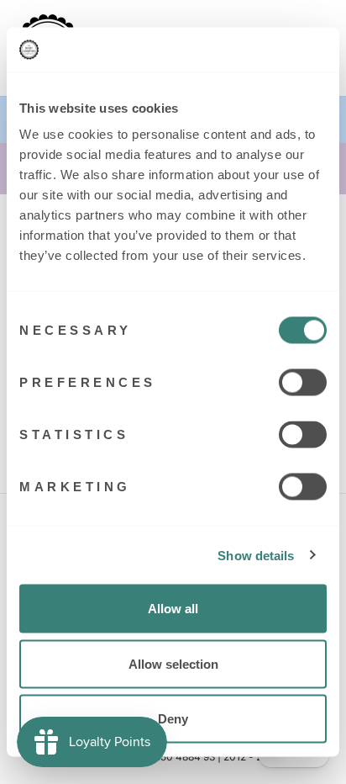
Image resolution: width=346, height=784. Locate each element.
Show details (256, 555)
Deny (173, 719)
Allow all (173, 608)
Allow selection (173, 663)
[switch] (303, 382)
